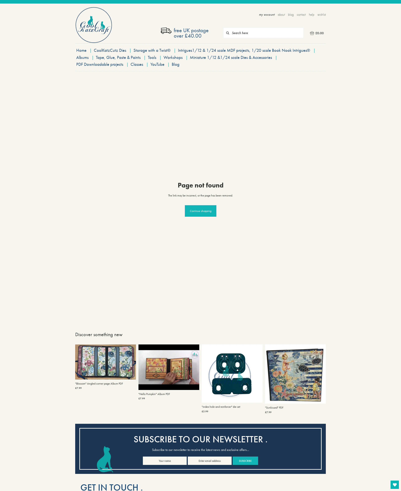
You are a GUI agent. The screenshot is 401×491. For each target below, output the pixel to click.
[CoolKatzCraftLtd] (93, 25)
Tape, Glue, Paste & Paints (118, 57)
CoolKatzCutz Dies (110, 50)
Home (81, 50)
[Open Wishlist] (395, 485)
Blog (291, 14)
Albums (82, 57)
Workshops (173, 57)
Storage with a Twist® (152, 50)
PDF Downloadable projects (99, 64)
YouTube (157, 64)
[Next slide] (129, 362)
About (281, 14)
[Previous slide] (81, 362)
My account (267, 14)
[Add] (129, 373)
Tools (152, 57)
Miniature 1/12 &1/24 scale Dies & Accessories (231, 57)
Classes (137, 64)
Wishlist (321, 14)
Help (311, 14)
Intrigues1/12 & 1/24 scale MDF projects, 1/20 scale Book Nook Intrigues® (244, 50)
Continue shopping (200, 211)
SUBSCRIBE (245, 461)
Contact (301, 14)
